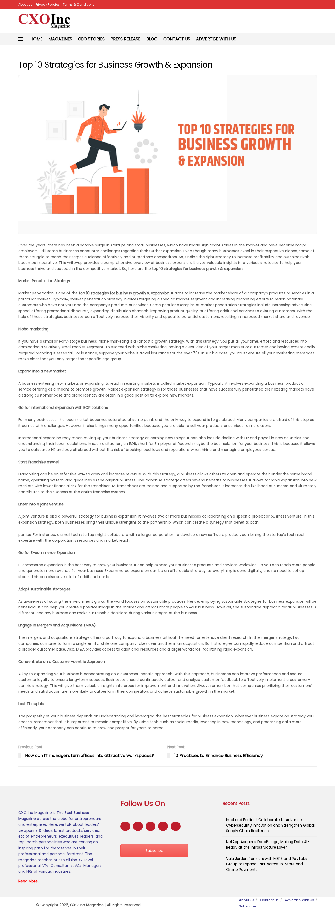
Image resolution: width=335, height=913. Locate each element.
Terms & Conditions (78, 4)
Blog (152, 39)
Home (36, 39)
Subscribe (154, 850)
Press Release (125, 39)
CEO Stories (91, 39)
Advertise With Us (216, 39)
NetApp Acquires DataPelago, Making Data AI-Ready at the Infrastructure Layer (267, 844)
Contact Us (176, 39)
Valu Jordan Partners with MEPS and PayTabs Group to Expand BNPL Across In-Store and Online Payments (266, 864)
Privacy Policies (48, 4)
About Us (25, 4)
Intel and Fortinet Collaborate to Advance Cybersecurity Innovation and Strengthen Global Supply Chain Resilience (270, 825)
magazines (60, 39)
